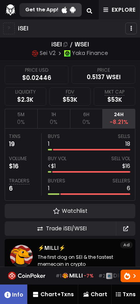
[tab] (21, 118)
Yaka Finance (90, 53)
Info (17, 295)
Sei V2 (48, 53)
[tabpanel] (70, 164)
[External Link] (125, 228)
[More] (131, 28)
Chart (99, 294)
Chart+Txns (57, 294)
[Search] (89, 9)
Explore (123, 10)
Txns (129, 294)
